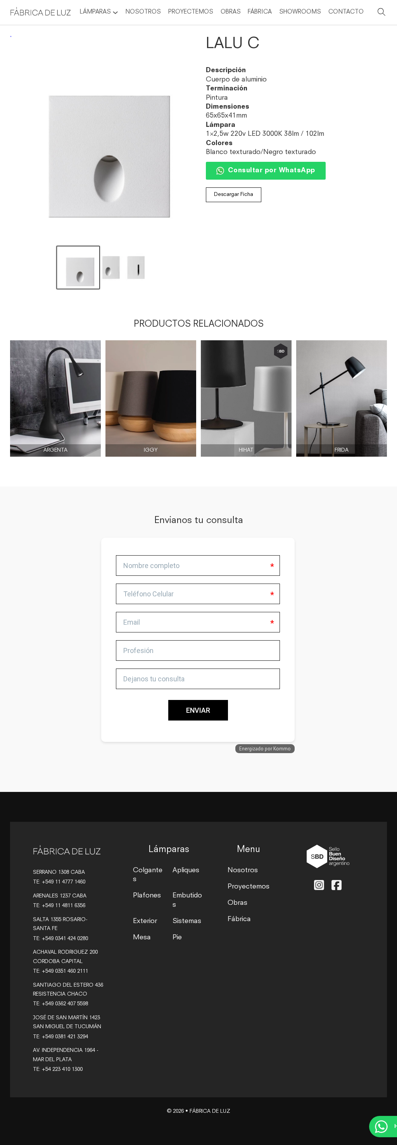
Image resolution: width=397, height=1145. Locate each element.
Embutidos (187, 900)
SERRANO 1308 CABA (59, 872)
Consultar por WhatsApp (271, 170)
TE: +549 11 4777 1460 (59, 882)
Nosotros (143, 12)
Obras (231, 12)
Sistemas (187, 921)
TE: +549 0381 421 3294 (60, 1036)
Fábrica (260, 12)
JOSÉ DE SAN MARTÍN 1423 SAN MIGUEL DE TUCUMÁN (67, 1022)
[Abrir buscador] (381, 13)
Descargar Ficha (233, 194)
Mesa (142, 937)
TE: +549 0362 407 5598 (60, 1003)
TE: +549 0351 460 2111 (60, 971)
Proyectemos (190, 12)
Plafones (147, 895)
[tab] (103, 646)
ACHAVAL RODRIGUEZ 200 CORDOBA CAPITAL (65, 957)
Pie (177, 937)
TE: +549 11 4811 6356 (59, 905)
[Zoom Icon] (101, 138)
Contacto (346, 12)
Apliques (186, 870)
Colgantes (147, 875)
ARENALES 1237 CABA (59, 896)
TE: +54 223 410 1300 (58, 1069)
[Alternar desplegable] (115, 13)
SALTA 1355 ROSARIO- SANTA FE (60, 924)
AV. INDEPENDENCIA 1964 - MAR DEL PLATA (65, 1055)
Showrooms (300, 12)
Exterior (145, 921)
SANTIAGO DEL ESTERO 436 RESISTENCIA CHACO (68, 990)
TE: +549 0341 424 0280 (60, 938)
